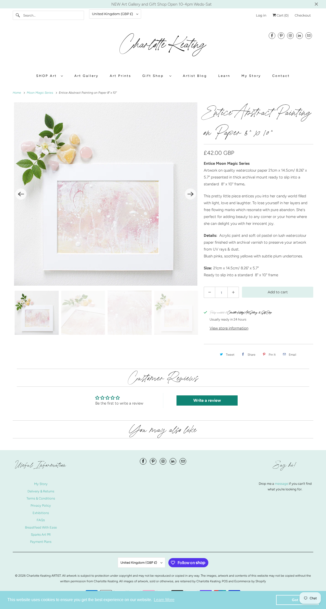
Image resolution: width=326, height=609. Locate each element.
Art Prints (120, 76)
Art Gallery (86, 76)
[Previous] (20, 194)
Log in (261, 15)
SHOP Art (47, 76)
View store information (229, 328)
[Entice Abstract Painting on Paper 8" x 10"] (105, 194)
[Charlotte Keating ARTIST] (163, 47)
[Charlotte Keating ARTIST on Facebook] (272, 35)
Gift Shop (154, 76)
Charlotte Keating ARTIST (43, 575)
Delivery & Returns (41, 491)
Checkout (303, 15)
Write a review (207, 400)
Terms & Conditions (40, 498)
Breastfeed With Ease (41, 527)
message (282, 484)
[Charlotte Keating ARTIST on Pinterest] (281, 35)
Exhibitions (41, 513)
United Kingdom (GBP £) (113, 14)
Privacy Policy (41, 505)
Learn (224, 76)
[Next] (190, 194)
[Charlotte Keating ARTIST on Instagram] (290, 35)
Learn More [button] (164, 600)
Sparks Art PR (41, 534)
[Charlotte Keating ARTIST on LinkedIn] (299, 35)
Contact (281, 76)
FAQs (41, 520)
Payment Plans (40, 542)
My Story (251, 76)
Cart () (282, 15)
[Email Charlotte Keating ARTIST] (308, 35)
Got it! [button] (297, 600)
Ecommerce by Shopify (250, 581)
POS (225, 581)
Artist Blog (195, 76)
